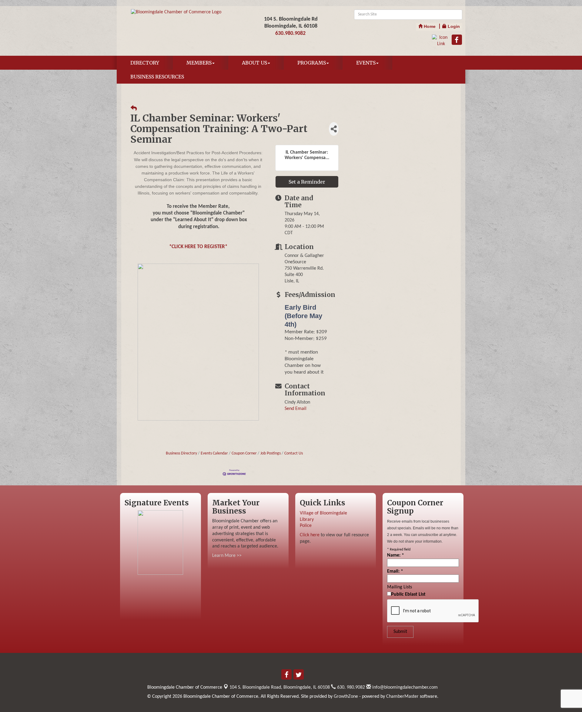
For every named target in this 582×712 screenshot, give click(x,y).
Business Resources (157, 77)
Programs (311, 63)
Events (366, 63)
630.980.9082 (290, 33)
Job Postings (270, 453)
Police (306, 525)
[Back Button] (134, 109)
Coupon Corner (244, 453)
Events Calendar (214, 453)
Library (307, 519)
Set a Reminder (307, 182)
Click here (309, 535)
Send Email (295, 408)
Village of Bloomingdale (323, 513)
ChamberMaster (402, 696)
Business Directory (181, 453)
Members (199, 63)
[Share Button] (334, 129)
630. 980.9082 (350, 687)
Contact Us (293, 453)
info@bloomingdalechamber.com (404, 687)
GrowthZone (346, 696)
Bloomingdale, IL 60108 (279, 687)
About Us (254, 63)
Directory (144, 63)
